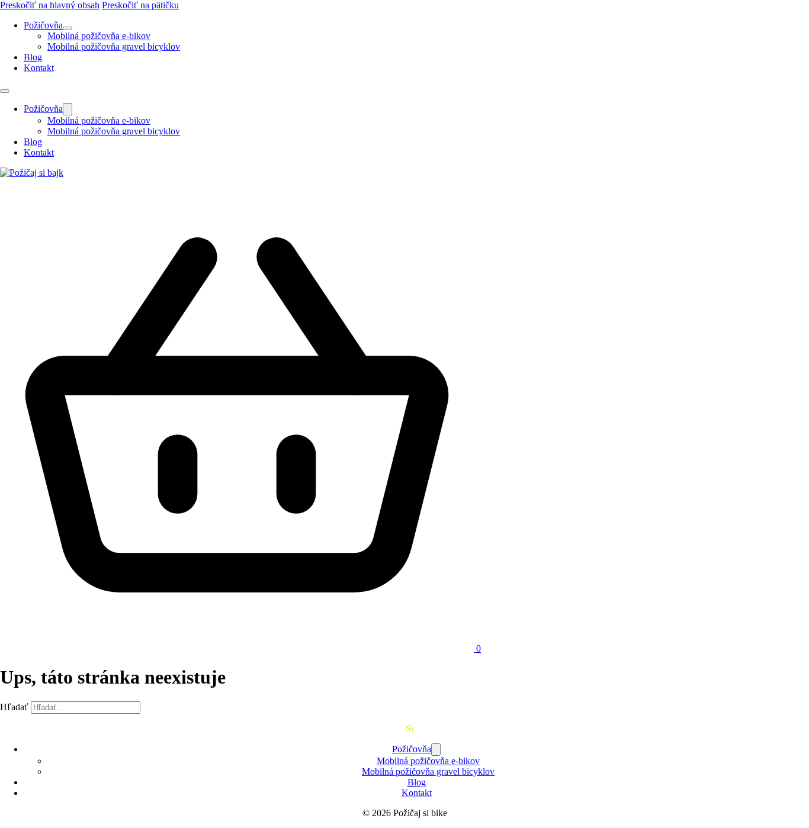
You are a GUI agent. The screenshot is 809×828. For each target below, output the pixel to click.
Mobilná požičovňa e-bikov (98, 36)
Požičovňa (43, 25)
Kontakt (39, 68)
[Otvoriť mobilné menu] (4, 91)
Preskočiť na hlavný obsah (49, 5)
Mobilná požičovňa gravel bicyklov (113, 46)
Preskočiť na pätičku (140, 5)
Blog (33, 57)
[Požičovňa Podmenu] (67, 28)
